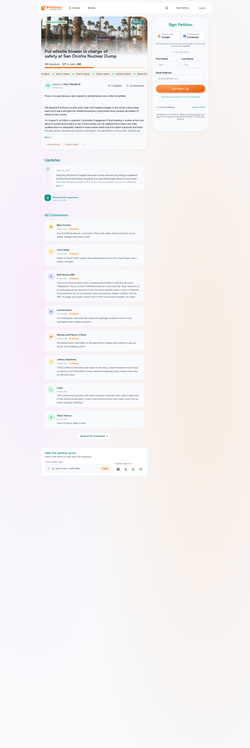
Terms (182, 114)
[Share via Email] (141, 469)
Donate (76, 8)
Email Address (164, 72)
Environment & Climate (56, 22)
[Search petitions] (167, 8)
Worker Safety (71, 144)
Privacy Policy (195, 114)
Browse (91, 8)
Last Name (187, 58)
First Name (162, 58)
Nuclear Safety (53, 144)
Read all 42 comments (94, 436)
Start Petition (182, 8)
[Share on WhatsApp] (133, 469)
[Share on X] (126, 469)
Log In (202, 8)
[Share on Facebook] (118, 469)
